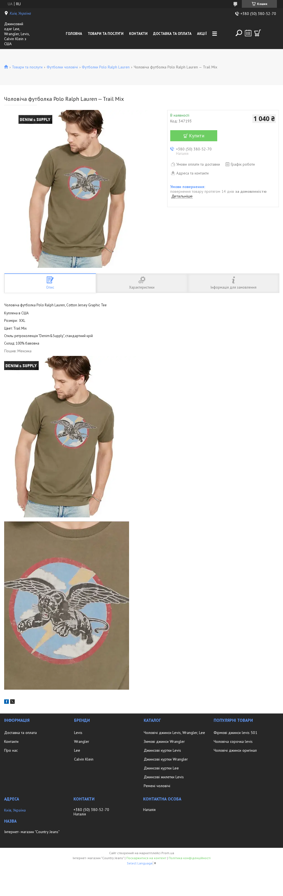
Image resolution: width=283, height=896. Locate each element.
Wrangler (81, 741)
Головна (74, 33)
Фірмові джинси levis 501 (235, 732)
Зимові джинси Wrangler (164, 741)
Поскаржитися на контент (146, 858)
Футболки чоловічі (62, 67)
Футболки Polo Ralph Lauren (106, 67)
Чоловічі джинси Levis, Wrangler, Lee (174, 732)
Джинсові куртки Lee (161, 768)
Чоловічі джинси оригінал (235, 750)
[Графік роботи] (248, 33)
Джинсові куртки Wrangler (166, 759)
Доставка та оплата (172, 33)
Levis (78, 732)
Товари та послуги (106, 33)
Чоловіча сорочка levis (233, 741)
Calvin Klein (83, 759)
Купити (196, 136)
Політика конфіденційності (190, 858)
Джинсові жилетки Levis (164, 776)
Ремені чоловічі (157, 785)
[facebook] (6, 702)
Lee (77, 750)
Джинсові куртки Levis (162, 750)
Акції (202, 33)
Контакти (138, 33)
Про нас (11, 750)
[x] (12, 702)
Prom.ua (167, 853)
